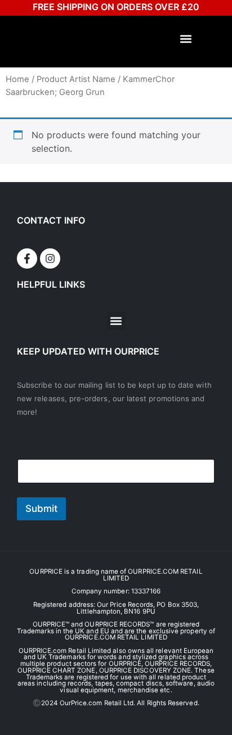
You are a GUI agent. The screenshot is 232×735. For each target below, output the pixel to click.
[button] (185, 39)
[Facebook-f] (27, 258)
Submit (41, 508)
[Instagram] (50, 258)
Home (17, 79)
